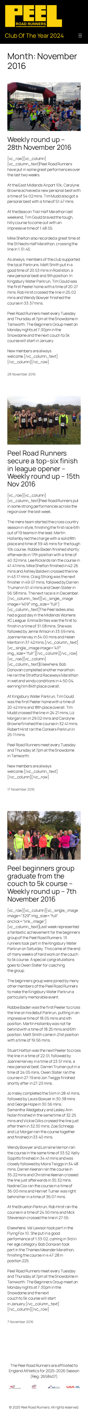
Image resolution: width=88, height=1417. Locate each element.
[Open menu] (80, 35)
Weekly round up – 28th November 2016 (39, 143)
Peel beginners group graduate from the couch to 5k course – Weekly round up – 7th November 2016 (42, 883)
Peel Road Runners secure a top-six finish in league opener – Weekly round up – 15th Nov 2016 (43, 468)
